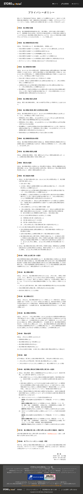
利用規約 (19, 489)
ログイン (76, 3)
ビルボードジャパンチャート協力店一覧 (51, 485)
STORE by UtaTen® (13, 4)
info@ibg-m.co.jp (52, 433)
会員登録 (66, 3)
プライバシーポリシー (32, 489)
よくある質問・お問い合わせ (69, 489)
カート (56, 3)
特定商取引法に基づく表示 (49, 489)
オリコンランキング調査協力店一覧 (31, 485)
